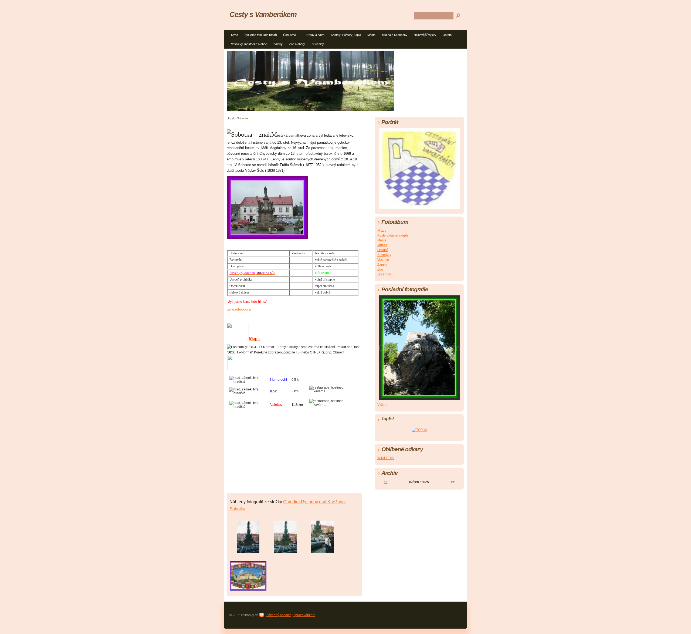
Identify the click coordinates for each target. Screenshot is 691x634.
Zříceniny (317, 44)
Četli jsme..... (291, 34)
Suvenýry (384, 255)
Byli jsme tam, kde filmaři (261, 34)
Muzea (382, 245)
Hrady (381, 230)
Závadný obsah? (278, 615)
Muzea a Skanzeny (394, 34)
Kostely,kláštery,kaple (393, 235)
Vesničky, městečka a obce (249, 44)
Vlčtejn (382, 405)
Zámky (278, 44)
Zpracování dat (304, 615)
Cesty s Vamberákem (263, 14)
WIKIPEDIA (385, 458)
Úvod (234, 34)
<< (385, 482)
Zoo (380, 269)
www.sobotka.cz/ (239, 309)
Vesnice (383, 260)
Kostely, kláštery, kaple (346, 34)
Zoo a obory (297, 44)
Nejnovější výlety (425, 34)
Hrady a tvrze (315, 34)
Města (371, 34)
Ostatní (447, 34)
